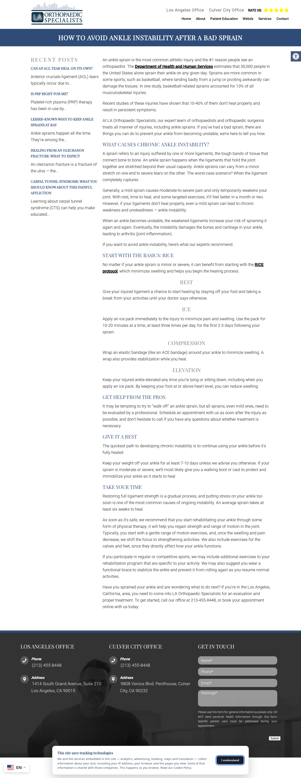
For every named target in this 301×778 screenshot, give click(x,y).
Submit (274, 738)
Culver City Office (226, 10)
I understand (230, 760)
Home (186, 19)
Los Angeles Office (185, 10)
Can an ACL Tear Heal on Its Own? (62, 68)
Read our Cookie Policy (175, 768)
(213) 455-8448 (47, 665)
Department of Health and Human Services (174, 66)
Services (265, 19)
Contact (282, 19)
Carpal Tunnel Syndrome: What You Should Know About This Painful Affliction (64, 187)
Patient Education (224, 19)
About (200, 19)
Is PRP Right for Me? (49, 93)
